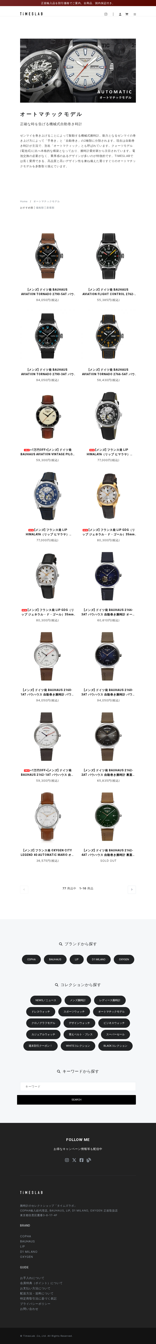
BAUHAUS (55, 959)
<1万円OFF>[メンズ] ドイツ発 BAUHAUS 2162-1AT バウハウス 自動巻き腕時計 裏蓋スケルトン (47, 775)
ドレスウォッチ (40, 1011)
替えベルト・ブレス (81, 1034)
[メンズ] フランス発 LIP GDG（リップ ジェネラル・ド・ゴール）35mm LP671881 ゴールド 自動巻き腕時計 (108, 534)
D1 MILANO (98, 959)
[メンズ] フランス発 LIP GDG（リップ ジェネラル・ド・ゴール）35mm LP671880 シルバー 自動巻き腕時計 (47, 614)
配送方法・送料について (37, 1293)
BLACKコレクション (115, 1045)
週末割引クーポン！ (40, 1045)
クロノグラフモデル (43, 1023)
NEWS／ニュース (46, 1000)
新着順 (50, 207)
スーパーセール (115, 1034)
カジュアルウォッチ (43, 1034)
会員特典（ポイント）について (41, 1283)
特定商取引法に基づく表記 (38, 1298)
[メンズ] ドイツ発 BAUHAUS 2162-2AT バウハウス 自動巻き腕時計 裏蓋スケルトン (108, 775)
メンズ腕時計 (78, 1000)
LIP (76, 959)
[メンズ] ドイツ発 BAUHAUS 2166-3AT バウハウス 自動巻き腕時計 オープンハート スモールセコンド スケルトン (108, 614)
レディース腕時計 (109, 1000)
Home (24, 201)
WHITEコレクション (78, 1045)
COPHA (31, 959)
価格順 (40, 207)
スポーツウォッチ (74, 1011)
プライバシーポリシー (35, 1303)
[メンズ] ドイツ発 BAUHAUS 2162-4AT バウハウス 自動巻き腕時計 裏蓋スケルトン (108, 855)
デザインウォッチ (79, 1023)
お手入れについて (32, 1278)
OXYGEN (124, 959)
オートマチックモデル (47, 201)
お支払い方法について (35, 1288)
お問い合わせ (29, 1308)
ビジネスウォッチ (114, 1023)
